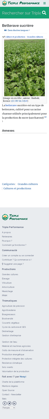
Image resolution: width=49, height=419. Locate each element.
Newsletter (16, 394)
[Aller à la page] (44, 13)
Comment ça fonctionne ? (14, 245)
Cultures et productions (17, 188)
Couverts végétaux (10, 323)
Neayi (23, 376)
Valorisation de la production (15, 371)
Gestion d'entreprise (11, 335)
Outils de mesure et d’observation (18, 350)
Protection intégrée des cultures (17, 359)
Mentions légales (10, 386)
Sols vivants (7, 367)
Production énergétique (13, 354)
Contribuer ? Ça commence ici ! (17, 260)
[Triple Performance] (21, 3)
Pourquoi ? (7, 241)
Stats (4, 399)
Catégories (8, 184)
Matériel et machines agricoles (16, 346)
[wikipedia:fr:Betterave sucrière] (46, 117)
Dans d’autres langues (18, 30)
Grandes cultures (35, 37)
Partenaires (7, 237)
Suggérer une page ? (13, 264)
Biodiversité (7, 319)
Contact (5, 394)
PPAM (4, 295)
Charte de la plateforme (13, 382)
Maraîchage (7, 291)
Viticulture (7, 283)
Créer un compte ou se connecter (18, 255)
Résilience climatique (12, 363)
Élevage (5, 279)
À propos (6, 232)
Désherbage (7, 331)
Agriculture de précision (13, 306)
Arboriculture (8, 287)
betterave (11, 105)
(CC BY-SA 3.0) (18, 101)
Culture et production (15, 37)
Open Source (8, 390)
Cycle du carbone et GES (14, 327)
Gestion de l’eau (9, 342)
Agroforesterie (9, 310)
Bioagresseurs (8, 314)
